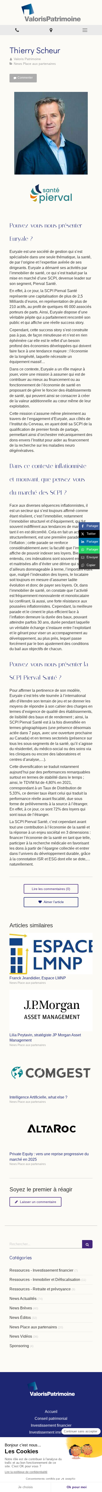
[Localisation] (51, 30)
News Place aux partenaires (33, 1327)
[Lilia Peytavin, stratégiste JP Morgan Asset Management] (51, 1010)
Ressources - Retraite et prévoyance (40, 1289)
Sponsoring (19, 1346)
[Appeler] (17, 30)
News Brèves (20, 1308)
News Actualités (23, 1299)
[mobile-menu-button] (85, 30)
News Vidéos (20, 1336)
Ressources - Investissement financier (41, 1270)
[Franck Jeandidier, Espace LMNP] (51, 953)
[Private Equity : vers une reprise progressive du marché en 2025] (51, 1129)
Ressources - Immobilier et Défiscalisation (44, 1280)
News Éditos (20, 1318)
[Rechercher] (87, 1244)
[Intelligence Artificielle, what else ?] (51, 1073)
